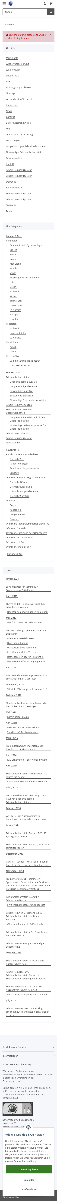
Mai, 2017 (11, 617)
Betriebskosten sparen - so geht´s (25, 656)
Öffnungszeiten (14, 158)
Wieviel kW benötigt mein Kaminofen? (27, 689)
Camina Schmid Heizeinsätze (25, 360)
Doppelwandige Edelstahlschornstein (26, 146)
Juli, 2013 (11, 1000)
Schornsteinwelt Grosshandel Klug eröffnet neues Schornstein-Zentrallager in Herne (27, 1012)
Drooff (13, 286)
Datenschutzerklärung (25, 1161)
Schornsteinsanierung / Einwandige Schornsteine (25, 945)
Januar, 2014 (12, 825)
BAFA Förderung (14, 187)
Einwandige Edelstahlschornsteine (28, 400)
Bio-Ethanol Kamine (17, 642)
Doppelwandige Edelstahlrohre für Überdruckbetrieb (28, 419)
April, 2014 (11, 765)
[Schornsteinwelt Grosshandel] (10, 3)
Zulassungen (13, 140)
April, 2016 (11, 722)
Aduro (13, 346)
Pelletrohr (11, 500)
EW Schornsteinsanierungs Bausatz (26, 904)
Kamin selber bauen (18, 716)
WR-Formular (13, 69)
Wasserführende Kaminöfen (22, 647)
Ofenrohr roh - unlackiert (19, 537)
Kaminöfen (12, 240)
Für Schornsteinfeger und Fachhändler (27, 994)
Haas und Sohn (18, 332)
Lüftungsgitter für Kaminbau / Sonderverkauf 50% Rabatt (22, 588)
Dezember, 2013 (14, 853)
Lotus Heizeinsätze (20, 365)
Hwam (13, 254)
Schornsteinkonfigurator (19, 169)
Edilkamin (15, 291)
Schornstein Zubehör (17, 433)
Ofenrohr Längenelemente (24, 491)
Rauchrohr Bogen (19, 463)
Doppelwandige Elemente (23, 386)
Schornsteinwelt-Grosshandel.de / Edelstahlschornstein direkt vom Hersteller (24, 916)
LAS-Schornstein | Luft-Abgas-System (27, 759)
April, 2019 (11, 595)
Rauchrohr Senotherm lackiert (22, 454)
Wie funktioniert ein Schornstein (24, 622)
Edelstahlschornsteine (18, 377)
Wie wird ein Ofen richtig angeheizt (26, 661)
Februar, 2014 (13, 807)
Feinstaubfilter (13, 442)
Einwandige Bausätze (21, 390)
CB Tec (13, 249)
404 (8, 128)
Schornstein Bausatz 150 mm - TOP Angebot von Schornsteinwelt (24, 988)
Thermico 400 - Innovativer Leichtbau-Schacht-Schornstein (26, 605)
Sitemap (10, 93)
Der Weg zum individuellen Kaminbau (27, 611)
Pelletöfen (11, 323)
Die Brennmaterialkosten (20, 638)
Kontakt (10, 163)
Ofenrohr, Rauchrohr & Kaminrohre (26, 924)
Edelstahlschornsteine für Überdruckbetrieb (19, 411)
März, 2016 (12, 737)
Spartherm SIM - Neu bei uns (22, 732)
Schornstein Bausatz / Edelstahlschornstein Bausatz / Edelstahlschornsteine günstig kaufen (26, 975)
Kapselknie (15, 509)
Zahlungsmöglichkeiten (18, 87)
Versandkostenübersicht (19, 99)
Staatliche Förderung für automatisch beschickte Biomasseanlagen (26, 704)
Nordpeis (15, 314)
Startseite (11, 181)
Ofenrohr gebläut (15, 542)
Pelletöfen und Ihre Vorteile (21, 652)
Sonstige (14, 472)
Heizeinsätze (12, 356)
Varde (13, 272)
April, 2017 (11, 667)
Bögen (13, 505)
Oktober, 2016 (13, 695)
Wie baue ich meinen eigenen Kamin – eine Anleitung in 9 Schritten (26, 677)
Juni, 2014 (11, 755)
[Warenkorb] (51, 3)
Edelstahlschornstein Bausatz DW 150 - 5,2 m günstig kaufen (27, 835)
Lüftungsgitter (14, 553)
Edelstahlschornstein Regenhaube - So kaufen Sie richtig (26, 775)
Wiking (13, 296)
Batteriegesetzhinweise (18, 122)
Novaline (14, 319)
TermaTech (16, 300)
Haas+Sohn (16, 305)
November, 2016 (15, 684)
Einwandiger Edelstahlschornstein (24, 152)
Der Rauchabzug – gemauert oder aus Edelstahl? (26, 632)
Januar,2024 (12, 578)
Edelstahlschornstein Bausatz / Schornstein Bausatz (22, 898)
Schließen (29, 1180)
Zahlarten (11, 211)
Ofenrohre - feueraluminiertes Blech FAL (27, 523)
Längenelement (18, 514)
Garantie (10, 116)
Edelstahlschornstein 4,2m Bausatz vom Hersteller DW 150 (27, 934)
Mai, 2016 (11, 712)
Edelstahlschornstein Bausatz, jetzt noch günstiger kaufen (27, 846)
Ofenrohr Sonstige (19, 495)
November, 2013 (15, 870)
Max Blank (15, 263)
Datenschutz (12, 75)
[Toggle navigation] (4, 2)
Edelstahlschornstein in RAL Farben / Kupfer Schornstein (25, 962)
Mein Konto (12, 57)
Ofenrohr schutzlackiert (18, 546)
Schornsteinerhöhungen (19, 404)
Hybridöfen (12, 342)
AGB (8, 81)
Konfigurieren (29, 1189)
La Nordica (15, 309)
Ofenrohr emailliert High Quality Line (25, 477)
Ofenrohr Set (17, 458)
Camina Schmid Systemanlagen (26, 245)
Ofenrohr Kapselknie (21, 486)
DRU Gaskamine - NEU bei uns (23, 727)
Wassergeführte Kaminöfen (24, 277)
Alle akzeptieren (29, 1169)
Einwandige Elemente (21, 395)
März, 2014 (12, 787)
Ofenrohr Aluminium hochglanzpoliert (26, 532)
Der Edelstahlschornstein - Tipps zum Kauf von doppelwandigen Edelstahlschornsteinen (26, 799)
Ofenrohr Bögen (18, 482)
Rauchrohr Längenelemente (24, 468)
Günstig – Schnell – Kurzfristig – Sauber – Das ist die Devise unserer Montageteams (28, 863)
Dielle (13, 351)
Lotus (13, 282)
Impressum (12, 105)
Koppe (13, 259)
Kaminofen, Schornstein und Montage (27, 781)
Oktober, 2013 (13, 952)
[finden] (50, 11)
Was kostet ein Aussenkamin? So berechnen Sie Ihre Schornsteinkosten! (26, 817)
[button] (45, 3)
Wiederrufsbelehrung (17, 63)
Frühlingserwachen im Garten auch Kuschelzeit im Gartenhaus (25, 747)
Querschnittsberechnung (19, 134)
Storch (13, 268)
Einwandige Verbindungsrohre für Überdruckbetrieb (28, 427)
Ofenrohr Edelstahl (16, 528)
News (9, 110)
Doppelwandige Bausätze (23, 381)
